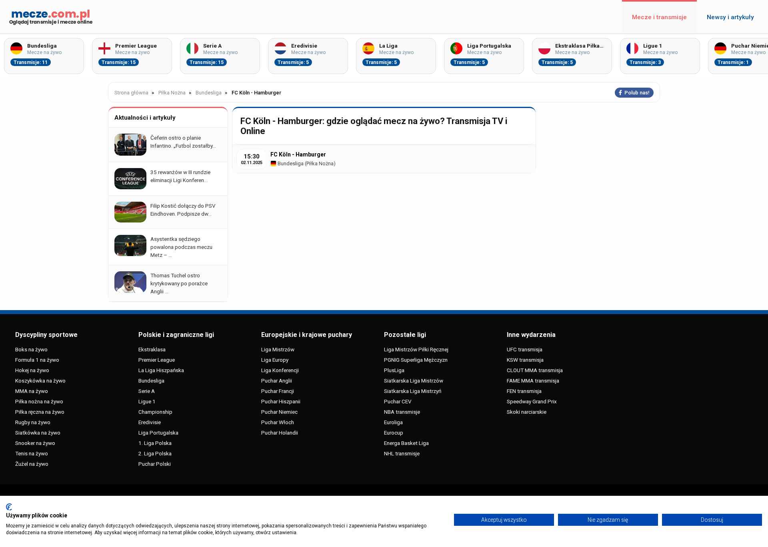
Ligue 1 (147, 401)
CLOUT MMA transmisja (535, 370)
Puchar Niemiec (279, 412)
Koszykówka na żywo (40, 380)
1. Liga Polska (155, 443)
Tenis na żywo (31, 453)
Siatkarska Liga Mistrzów (413, 380)
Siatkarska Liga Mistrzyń (412, 391)
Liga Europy (274, 360)
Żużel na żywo (31, 464)
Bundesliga (290, 163)
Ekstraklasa (152, 349)
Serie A (146, 391)
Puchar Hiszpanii (280, 401)
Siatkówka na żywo (37, 432)
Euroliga (393, 422)
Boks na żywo (31, 349)
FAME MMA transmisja (533, 380)
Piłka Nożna (320, 163)
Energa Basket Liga (406, 443)
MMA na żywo (31, 391)
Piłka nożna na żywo (39, 401)
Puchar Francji (277, 391)
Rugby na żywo (32, 422)
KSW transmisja (525, 360)
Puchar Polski (154, 464)
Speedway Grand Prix (532, 401)
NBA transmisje (402, 412)
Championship (155, 412)
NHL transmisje (402, 453)
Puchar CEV (398, 401)
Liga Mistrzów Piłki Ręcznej (416, 349)
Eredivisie (149, 422)
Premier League (156, 360)
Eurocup (393, 432)
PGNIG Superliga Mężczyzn (416, 360)
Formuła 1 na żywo (37, 360)
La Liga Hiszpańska (161, 370)
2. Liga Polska (155, 453)
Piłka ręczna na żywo (39, 412)
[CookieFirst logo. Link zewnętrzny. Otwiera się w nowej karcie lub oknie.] (9, 507)
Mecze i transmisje (659, 17)
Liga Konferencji (280, 370)
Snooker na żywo (35, 443)
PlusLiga (394, 370)
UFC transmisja (524, 349)
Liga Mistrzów (277, 349)
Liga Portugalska (158, 432)
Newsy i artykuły (730, 17)
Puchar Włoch (277, 422)
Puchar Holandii (279, 432)
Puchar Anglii (276, 380)
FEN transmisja (524, 391)
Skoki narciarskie (526, 412)
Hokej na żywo (32, 370)
